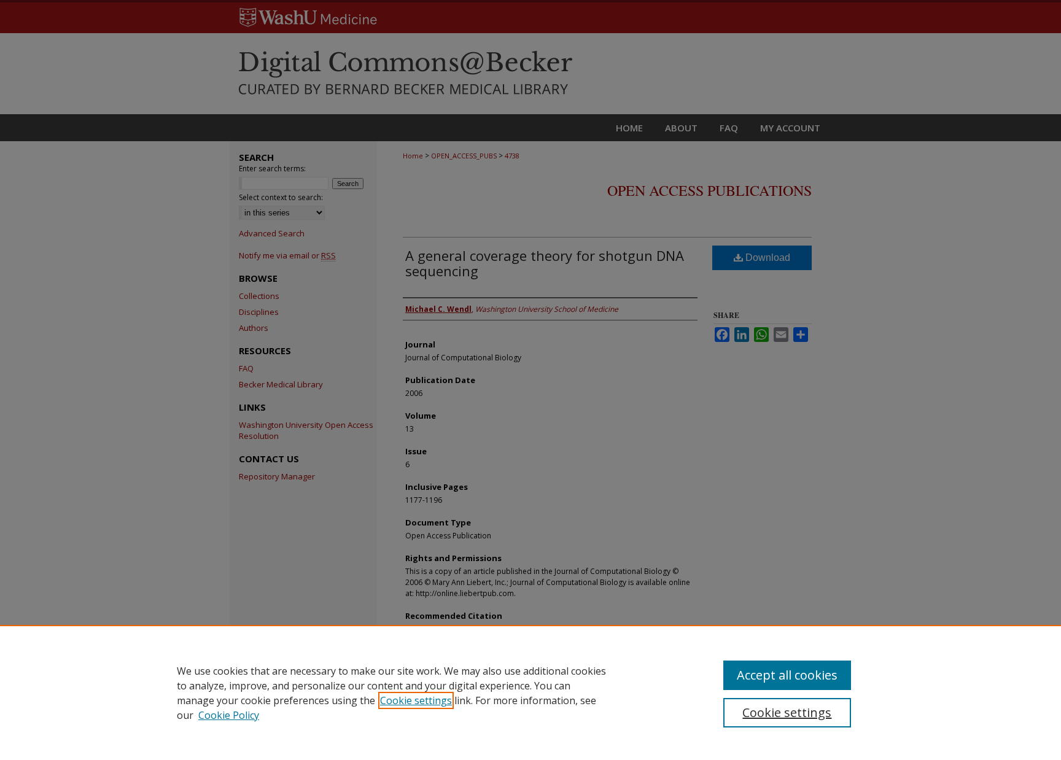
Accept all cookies (787, 675)
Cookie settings (416, 700)
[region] (530, 692)
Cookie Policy (228, 715)
